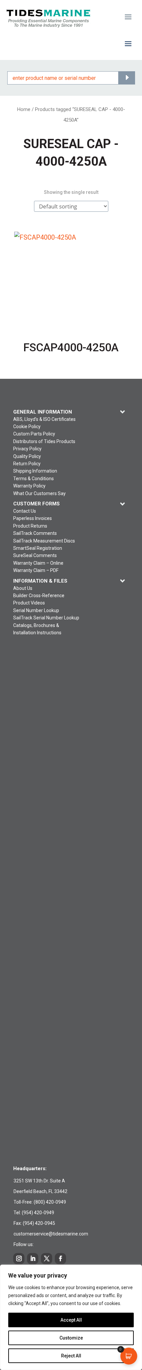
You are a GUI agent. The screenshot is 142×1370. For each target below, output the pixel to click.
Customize (71, 1338)
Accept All (71, 1320)
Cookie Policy (27, 426)
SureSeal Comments (35, 555)
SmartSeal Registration (37, 548)
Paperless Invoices (32, 518)
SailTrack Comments (35, 533)
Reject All (71, 1355)
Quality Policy (27, 456)
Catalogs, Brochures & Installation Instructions (37, 629)
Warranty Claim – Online (38, 563)
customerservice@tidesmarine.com (51, 1233)
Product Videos (29, 602)
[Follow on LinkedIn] (32, 1258)
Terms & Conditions (33, 478)
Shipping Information (35, 471)
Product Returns (30, 526)
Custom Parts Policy (34, 433)
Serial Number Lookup (36, 610)
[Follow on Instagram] (18, 1258)
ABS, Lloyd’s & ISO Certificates (44, 419)
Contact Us (24, 511)
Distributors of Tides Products (44, 441)
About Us (22, 588)
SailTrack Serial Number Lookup (46, 617)
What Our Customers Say (39, 493)
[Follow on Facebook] (60, 1258)
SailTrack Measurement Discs (44, 540)
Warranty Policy (29, 485)
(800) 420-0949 (50, 1202)
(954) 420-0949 (38, 1212)
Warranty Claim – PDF (35, 570)
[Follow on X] (46, 1258)
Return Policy (27, 463)
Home (23, 109)
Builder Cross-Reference (38, 595)
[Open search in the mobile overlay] (71, 78)
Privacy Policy (27, 448)
